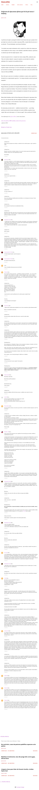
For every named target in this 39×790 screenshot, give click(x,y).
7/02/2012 (6, 255)
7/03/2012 (6, 534)
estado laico (10, 133)
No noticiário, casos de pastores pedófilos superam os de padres (18, 745)
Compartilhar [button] (34, 133)
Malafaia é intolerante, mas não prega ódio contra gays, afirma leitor (18, 757)
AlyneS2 (5, 397)
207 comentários (11, 750)
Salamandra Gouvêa (7, 219)
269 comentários (11, 763)
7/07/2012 (6, 636)
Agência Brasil (13, 116)
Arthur (5, 578)
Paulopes (5, 2)
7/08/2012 (6, 651)
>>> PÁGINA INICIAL (5, 781)
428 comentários (11, 775)
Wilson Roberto (6, 405)
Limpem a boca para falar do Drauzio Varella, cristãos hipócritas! (17, 770)
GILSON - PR (6, 431)
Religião (13, 4)
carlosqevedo (6, 630)
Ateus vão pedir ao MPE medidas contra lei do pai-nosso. (13, 120)
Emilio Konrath (6, 374)
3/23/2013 (6, 684)
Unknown (5, 272)
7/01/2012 (6, 146)
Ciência (26, 4)
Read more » (35, 750)
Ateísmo (7, 4)
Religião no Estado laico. (6, 127)
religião (17, 133)
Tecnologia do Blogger (20, 787)
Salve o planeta (20, 4)
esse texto (24, 511)
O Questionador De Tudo (8, 252)
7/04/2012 (6, 586)
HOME (2, 4)
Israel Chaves (6, 159)
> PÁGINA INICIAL (4, 736)
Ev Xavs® (6, 552)
